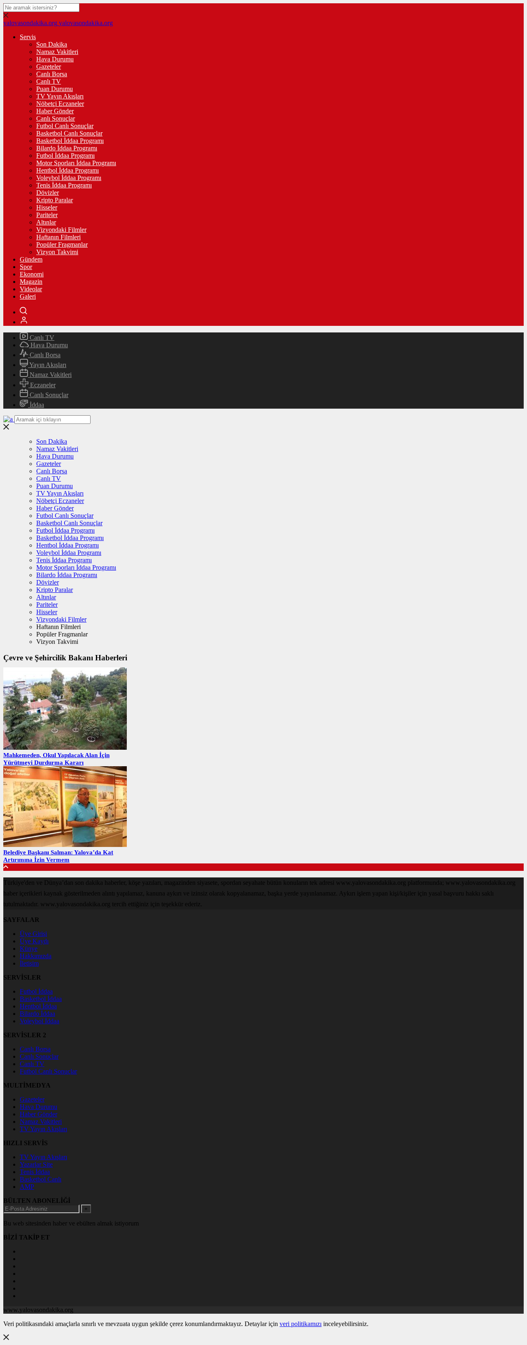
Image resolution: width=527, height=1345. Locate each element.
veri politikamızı (301, 1323)
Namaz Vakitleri (57, 51)
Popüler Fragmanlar (62, 244)
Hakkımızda (35, 955)
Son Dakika (51, 44)
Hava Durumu (55, 59)
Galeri (28, 296)
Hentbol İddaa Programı (67, 170)
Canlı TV (48, 81)
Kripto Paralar (54, 200)
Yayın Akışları (47, 364)
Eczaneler (42, 384)
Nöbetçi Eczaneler (60, 103)
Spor (26, 266)
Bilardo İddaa (37, 1013)
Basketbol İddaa (41, 998)
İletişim (29, 963)
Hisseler (46, 207)
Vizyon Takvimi (57, 251)
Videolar (31, 288)
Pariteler (47, 214)
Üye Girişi (33, 933)
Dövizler (47, 192)
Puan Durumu (54, 88)
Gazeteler (48, 66)
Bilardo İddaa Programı (66, 148)
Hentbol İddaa (38, 1006)
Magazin (31, 281)
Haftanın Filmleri (58, 237)
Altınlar (46, 222)
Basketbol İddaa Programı (70, 140)
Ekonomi (32, 274)
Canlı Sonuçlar (55, 118)
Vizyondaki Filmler (61, 229)
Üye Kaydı (34, 941)
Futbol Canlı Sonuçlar (64, 125)
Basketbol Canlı (40, 1179)
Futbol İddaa (36, 991)
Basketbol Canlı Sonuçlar (69, 133)
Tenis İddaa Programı (64, 185)
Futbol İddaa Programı (65, 155)
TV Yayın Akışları (60, 96)
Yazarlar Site (36, 1164)
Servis (28, 36)
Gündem (31, 259)
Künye (28, 948)
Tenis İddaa (35, 1171)
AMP (27, 1186)
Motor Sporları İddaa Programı (76, 162)
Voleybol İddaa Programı (68, 177)
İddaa (36, 404)
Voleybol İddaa (39, 1021)
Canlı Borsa (51, 73)
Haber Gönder (55, 111)
